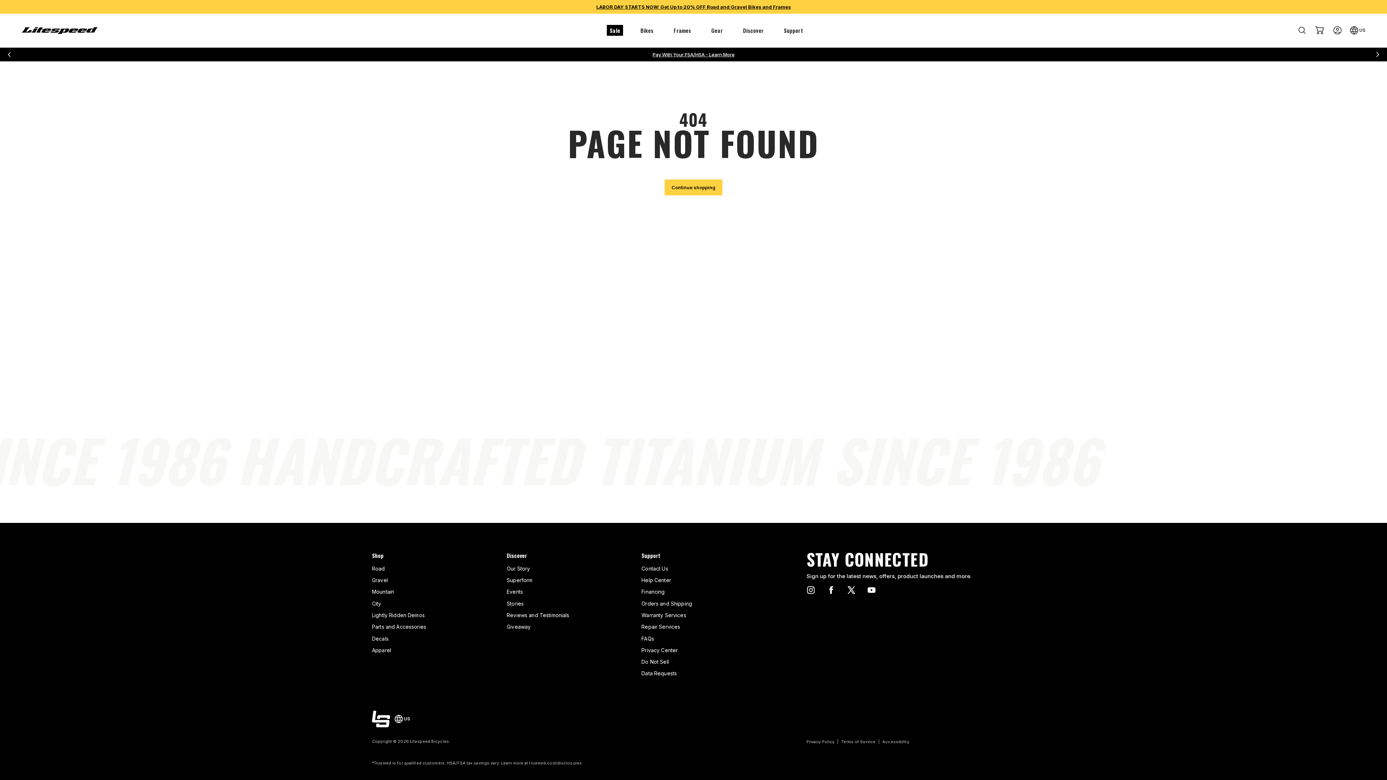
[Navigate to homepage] (60, 30)
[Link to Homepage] (381, 719)
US (1362, 30)
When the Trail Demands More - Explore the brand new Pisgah (694, 54)
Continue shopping (693, 187)
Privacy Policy (821, 741)
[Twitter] (851, 590)
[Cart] (1319, 30)
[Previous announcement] (9, 54)
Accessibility (895, 741)
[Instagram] (811, 590)
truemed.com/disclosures (555, 763)
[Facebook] (831, 590)
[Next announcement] (1377, 54)
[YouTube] (871, 590)
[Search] (1302, 30)
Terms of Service (858, 741)
